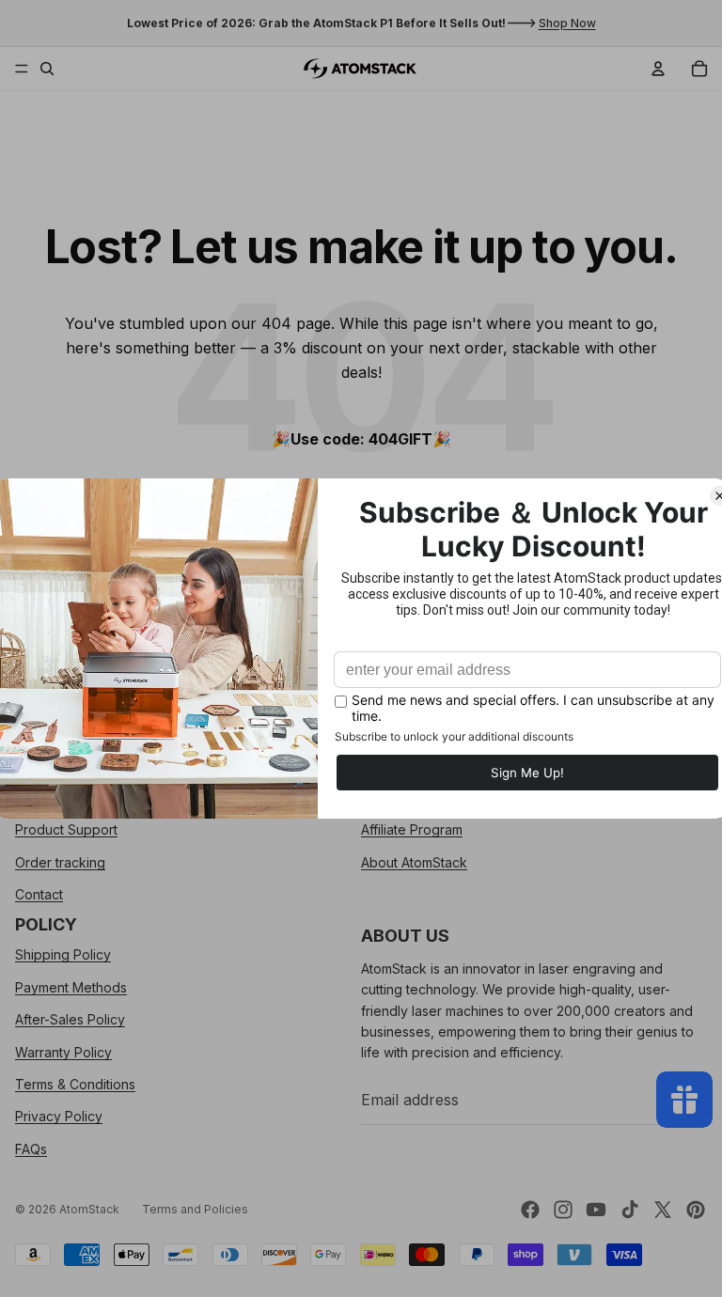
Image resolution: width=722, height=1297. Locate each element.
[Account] (658, 68)
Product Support (66, 829)
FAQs (31, 1148)
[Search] (47, 68)
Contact (39, 894)
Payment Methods (71, 987)
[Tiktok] (630, 1209)
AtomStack (89, 1209)
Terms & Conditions (75, 1084)
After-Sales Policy (70, 1019)
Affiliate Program (412, 829)
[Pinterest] (695, 1209)
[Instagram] (563, 1209)
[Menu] (21, 68)
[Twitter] (662, 1209)
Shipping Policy (63, 954)
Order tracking (60, 861)
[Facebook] (530, 1209)
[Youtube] (596, 1209)
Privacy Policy (58, 1116)
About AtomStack (414, 861)
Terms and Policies (195, 1209)
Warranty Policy (63, 1051)
